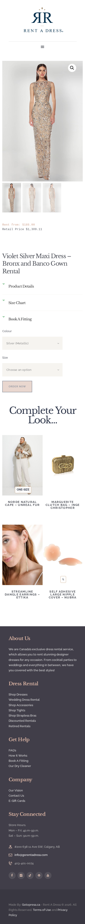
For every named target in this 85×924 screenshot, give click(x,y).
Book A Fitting (18, 760)
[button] (72, 68)
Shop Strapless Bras (22, 715)
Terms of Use (42, 910)
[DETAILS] (22, 458)
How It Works (18, 755)
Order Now (17, 386)
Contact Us (16, 795)
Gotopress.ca (31, 904)
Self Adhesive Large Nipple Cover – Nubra (63, 594)
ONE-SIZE (23, 489)
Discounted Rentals (22, 720)
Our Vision (16, 790)
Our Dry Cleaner (20, 766)
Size (5, 357)
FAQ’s (12, 750)
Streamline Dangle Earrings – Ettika (22, 594)
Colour (7, 331)
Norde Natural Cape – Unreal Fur (22, 503)
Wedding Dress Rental (24, 699)
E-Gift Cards (17, 801)
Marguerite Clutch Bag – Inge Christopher (63, 504)
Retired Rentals (19, 726)
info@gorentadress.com (31, 855)
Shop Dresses (18, 694)
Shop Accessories (21, 705)
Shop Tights (17, 710)
